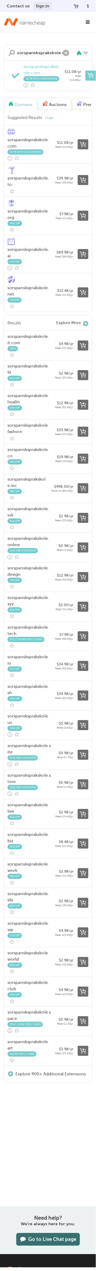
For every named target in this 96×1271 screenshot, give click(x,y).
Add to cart (90, 76)
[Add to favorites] (32, 85)
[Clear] (66, 53)
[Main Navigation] (88, 22)
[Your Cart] (76, 6)
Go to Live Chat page (52, 1239)
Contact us (18, 5)
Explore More (68, 323)
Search (12, 53)
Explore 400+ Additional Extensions (50, 1074)
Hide (49, 118)
